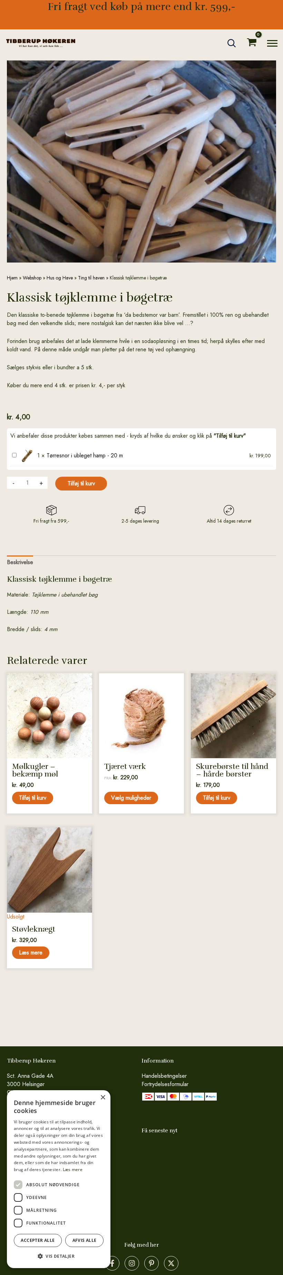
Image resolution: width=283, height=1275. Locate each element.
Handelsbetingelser (164, 1076)
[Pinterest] (151, 1263)
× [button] (102, 1097)
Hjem (12, 277)
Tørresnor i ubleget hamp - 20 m (85, 455)
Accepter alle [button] (38, 1240)
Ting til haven (91, 277)
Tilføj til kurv (81, 483)
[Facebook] (112, 1263)
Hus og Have (60, 277)
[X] (171, 1263)
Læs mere (30, 953)
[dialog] (58, 1179)
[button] (232, 43)
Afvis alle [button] (84, 1240)
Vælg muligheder (131, 798)
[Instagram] (132, 1263)
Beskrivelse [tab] (20, 562)
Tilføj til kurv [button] (32, 798)
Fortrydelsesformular (165, 1084)
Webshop (32, 277)
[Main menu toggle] (272, 43)
